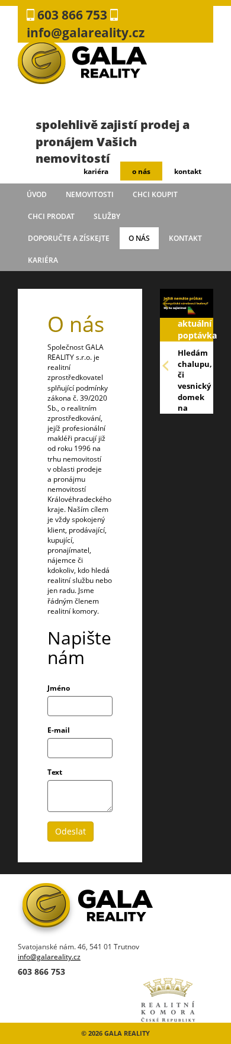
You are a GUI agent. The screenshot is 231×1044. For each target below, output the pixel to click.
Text (54, 772)
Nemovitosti (90, 194)
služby (107, 216)
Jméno (58, 688)
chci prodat (51, 216)
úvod (37, 194)
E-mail (58, 730)
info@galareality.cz (49, 957)
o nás (141, 171)
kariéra (96, 171)
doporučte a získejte (69, 238)
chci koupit (155, 194)
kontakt (187, 171)
